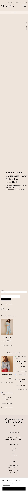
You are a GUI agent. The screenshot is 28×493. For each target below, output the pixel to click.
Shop (13, 450)
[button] (24, 6)
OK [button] (14, 489)
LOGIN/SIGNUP (18, 2)
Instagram (26, 26)
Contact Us (14, 456)
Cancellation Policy (14, 470)
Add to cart (6, 299)
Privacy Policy (14, 465)
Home (14, 448)
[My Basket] (19, 5)
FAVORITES (10, 2)
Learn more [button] (6, 485)
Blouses (10, 310)
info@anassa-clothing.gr (15, 439)
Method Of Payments (14, 468)
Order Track (13, 473)
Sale (14, 453)
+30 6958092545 (15, 437)
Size (2, 290)
